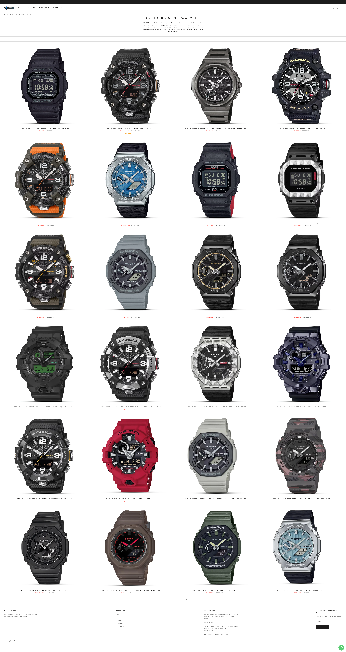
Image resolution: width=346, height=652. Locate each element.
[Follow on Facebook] (5, 641)
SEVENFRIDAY (172, 1)
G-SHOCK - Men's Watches (23, 14)
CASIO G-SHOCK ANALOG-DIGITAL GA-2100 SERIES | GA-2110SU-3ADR (216, 590)
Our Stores (57, 7)
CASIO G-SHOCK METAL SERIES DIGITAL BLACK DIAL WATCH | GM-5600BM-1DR (301, 223)
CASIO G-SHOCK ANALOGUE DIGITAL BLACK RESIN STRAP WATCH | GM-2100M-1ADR (216, 407)
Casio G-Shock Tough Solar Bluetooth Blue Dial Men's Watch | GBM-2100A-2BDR (130, 223)
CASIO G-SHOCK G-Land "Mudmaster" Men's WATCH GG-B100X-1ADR (130, 128)
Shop (28, 7)
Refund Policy (119, 623)
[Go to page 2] (186, 599)
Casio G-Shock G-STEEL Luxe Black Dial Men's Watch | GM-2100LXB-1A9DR (216, 315)
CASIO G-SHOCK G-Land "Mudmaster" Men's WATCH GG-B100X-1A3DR (44, 315)
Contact (69, 7)
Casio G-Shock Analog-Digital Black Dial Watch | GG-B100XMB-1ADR (44, 498)
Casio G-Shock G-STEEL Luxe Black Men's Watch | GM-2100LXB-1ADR (301, 315)
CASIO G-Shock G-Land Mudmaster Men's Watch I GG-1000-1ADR (301, 128)
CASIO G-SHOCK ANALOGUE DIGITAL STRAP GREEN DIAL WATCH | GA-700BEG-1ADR (44, 407)
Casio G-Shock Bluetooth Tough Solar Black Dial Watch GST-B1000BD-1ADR (215, 128)
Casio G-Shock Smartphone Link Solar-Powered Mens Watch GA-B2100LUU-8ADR (130, 315)
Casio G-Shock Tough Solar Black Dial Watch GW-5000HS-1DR (44, 128)
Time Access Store (173, 31)
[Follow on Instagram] (10, 641)
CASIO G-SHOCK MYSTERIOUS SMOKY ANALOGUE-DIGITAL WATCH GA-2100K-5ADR (130, 590)
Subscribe (322, 627)
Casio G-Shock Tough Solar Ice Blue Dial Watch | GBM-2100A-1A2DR (302, 590)
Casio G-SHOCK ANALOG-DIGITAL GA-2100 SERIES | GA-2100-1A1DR (44, 590)
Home (20, 7)
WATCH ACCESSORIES (41, 7)
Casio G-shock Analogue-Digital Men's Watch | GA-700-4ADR (130, 498)
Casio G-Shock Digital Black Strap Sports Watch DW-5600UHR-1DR (216, 223)
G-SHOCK (146, 23)
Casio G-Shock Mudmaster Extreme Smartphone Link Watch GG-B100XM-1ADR (130, 407)
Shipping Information (122, 626)
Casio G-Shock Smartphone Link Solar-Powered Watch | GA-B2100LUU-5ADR (215, 498)
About (117, 614)
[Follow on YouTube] (14, 641)
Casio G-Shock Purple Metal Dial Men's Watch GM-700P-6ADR (301, 407)
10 (181, 599)
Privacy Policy (119, 620)
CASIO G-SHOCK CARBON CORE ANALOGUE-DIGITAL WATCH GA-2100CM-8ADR (301, 498)
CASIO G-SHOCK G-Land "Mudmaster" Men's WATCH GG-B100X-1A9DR (44, 223)
